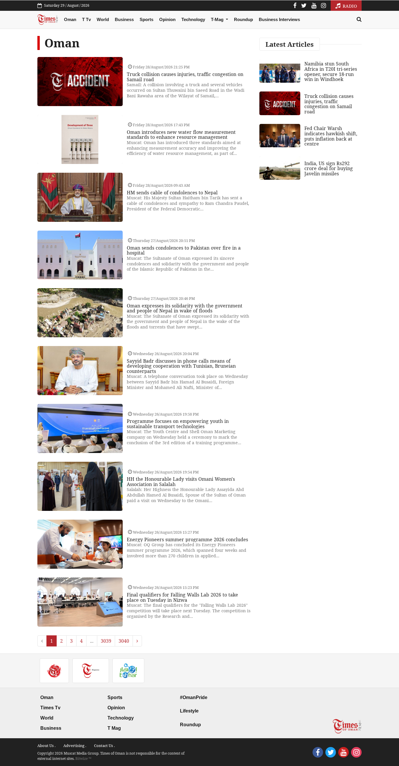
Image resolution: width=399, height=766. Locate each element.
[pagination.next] (137, 640)
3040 (124, 641)
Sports (146, 19)
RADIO (349, 6)
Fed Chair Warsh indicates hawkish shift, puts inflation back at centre (330, 136)
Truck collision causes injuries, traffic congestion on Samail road (185, 77)
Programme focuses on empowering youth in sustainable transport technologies (178, 424)
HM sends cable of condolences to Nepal (172, 192)
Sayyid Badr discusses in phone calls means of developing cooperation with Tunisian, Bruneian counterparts (181, 366)
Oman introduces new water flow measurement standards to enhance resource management (181, 135)
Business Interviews (279, 19)
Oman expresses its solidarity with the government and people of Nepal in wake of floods (184, 308)
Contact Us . (104, 745)
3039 (106, 641)
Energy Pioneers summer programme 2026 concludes (187, 539)
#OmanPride (193, 697)
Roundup (243, 19)
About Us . (46, 745)
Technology (193, 19)
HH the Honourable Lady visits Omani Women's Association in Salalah (181, 481)
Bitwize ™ (83, 758)
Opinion (167, 19)
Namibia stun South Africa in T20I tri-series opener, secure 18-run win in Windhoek (330, 71)
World (103, 19)
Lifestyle (189, 710)
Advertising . (74, 745)
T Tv (86, 19)
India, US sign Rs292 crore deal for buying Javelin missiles (328, 168)
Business (124, 19)
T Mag (114, 728)
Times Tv (50, 707)
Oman (70, 19)
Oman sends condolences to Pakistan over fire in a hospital (184, 250)
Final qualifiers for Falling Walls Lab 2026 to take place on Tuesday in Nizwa (182, 597)
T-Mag (218, 19)
